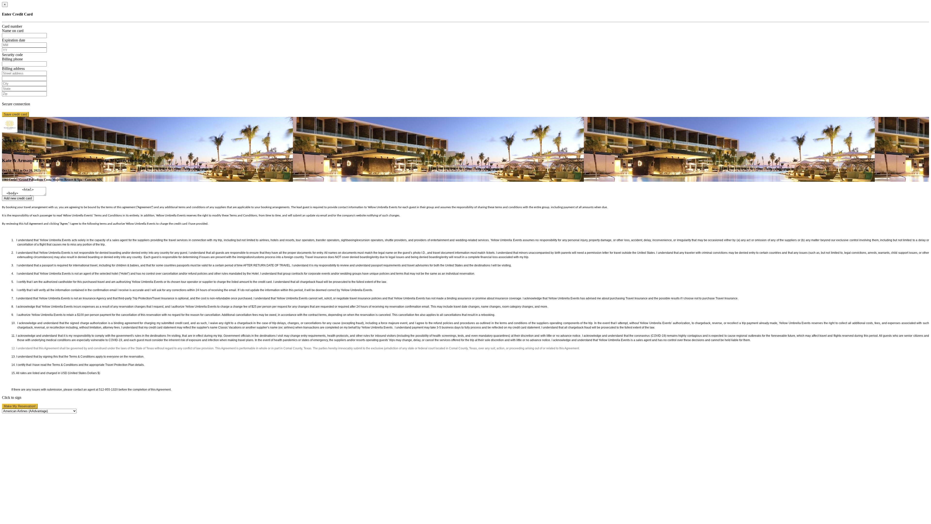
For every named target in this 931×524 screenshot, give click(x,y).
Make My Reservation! (20, 406)
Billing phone (12, 59)
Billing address (13, 68)
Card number (12, 26)
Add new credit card (18, 198)
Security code (12, 55)
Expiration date (13, 40)
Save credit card (15, 114)
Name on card (13, 31)
